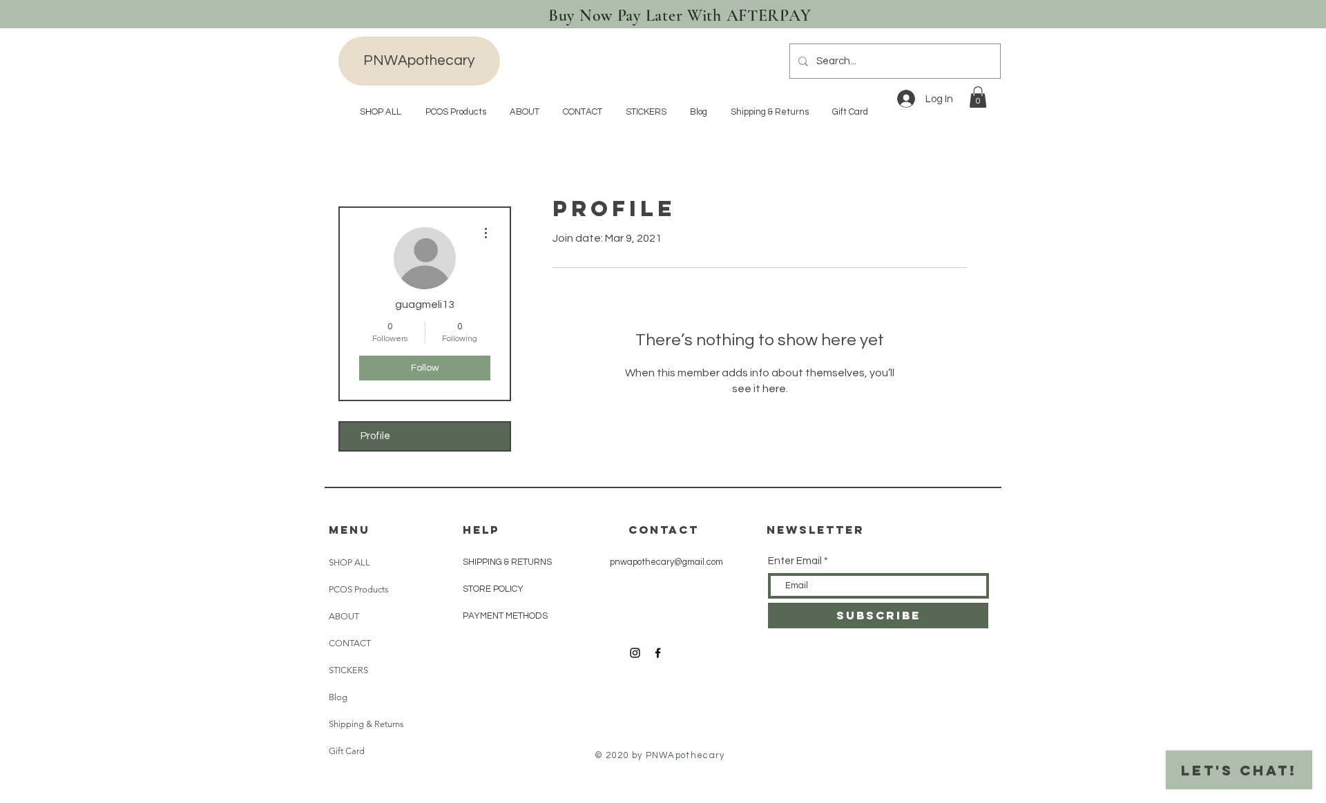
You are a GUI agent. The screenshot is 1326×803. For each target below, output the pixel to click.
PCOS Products (359, 589)
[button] (978, 97)
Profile (375, 436)
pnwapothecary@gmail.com (666, 562)
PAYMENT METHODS (505, 616)
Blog (338, 697)
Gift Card (347, 751)
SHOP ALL (349, 562)
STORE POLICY (494, 589)
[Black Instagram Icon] (635, 652)
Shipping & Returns (366, 724)
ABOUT (344, 616)
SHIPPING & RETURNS (507, 562)
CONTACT (350, 643)
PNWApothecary (418, 60)
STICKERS (348, 670)
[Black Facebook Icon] (657, 652)
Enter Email (795, 561)
